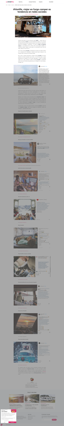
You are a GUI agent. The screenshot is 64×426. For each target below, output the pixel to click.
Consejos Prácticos (32, 1)
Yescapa (44, 371)
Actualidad (51, 1)
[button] (1, 425)
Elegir (4, 422)
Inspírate (40, 1)
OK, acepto (12, 422)
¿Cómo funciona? (30, 418)
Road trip (20, 1)
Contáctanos (29, 419)
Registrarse (54, 419)
